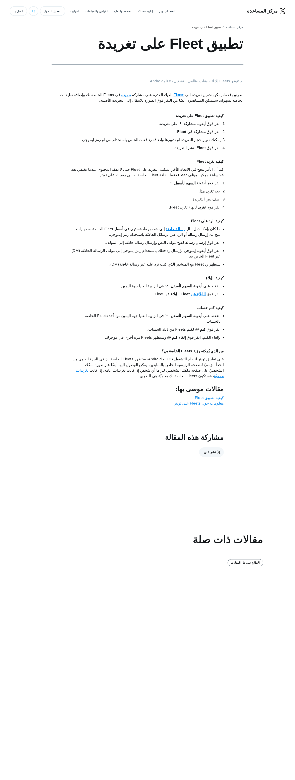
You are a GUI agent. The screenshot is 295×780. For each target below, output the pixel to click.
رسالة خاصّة (175, 229)
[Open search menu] (33, 11)
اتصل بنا (18, 11)
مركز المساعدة (234, 27)
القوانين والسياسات (96, 11)
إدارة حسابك (145, 11)
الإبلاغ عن (198, 294)
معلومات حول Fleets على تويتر (199, 403)
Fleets (179, 95)
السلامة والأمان (123, 11)
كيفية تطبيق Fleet (209, 398)
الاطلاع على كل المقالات (245, 562)
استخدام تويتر (167, 11)
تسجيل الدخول (52, 11)
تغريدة (126, 95)
